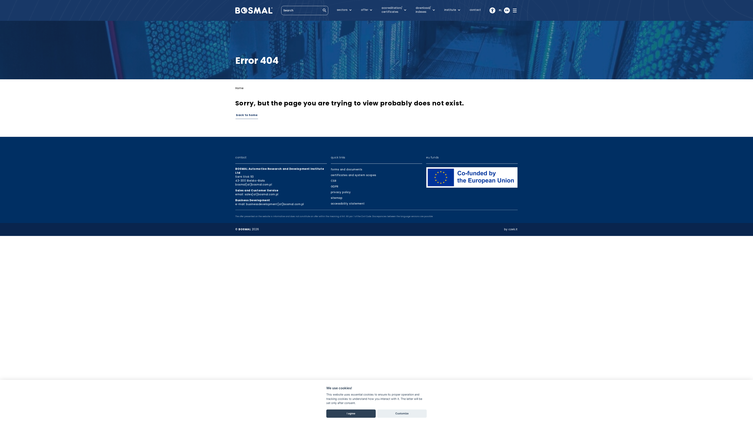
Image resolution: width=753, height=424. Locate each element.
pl (500, 10)
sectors (342, 10)
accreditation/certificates (392, 10)
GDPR (334, 186)
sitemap (337, 198)
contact (475, 10)
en (507, 10)
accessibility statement (348, 204)
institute (450, 10)
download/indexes (423, 10)
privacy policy (341, 192)
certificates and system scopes (353, 175)
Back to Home (246, 115)
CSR (333, 181)
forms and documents (346, 169)
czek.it (513, 229)
